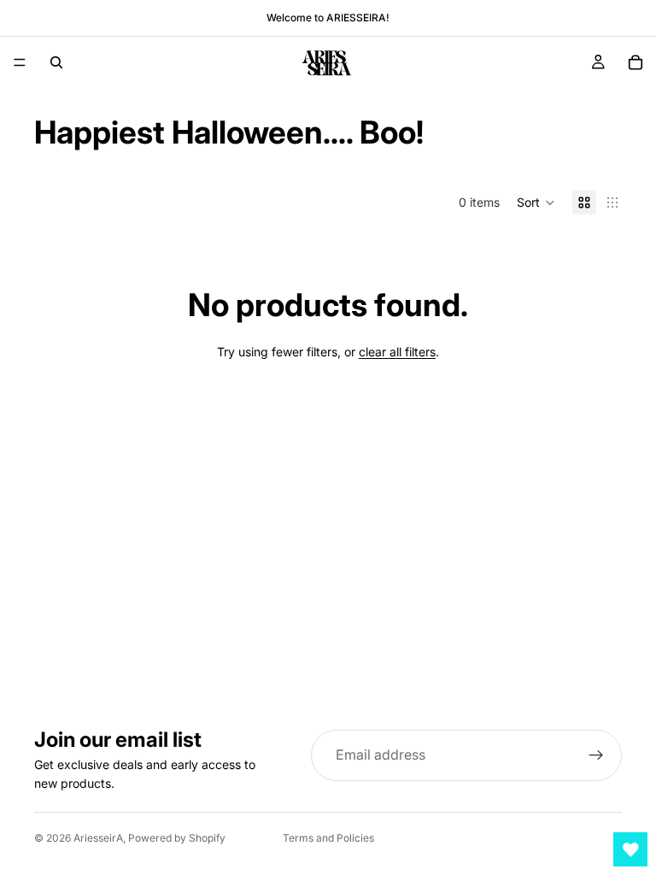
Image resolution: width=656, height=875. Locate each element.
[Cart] (635, 62)
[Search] (56, 62)
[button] (536, 202)
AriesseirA (98, 837)
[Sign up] (596, 755)
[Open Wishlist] (630, 849)
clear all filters (397, 351)
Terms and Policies (328, 837)
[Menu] (19, 62)
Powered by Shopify (177, 837)
